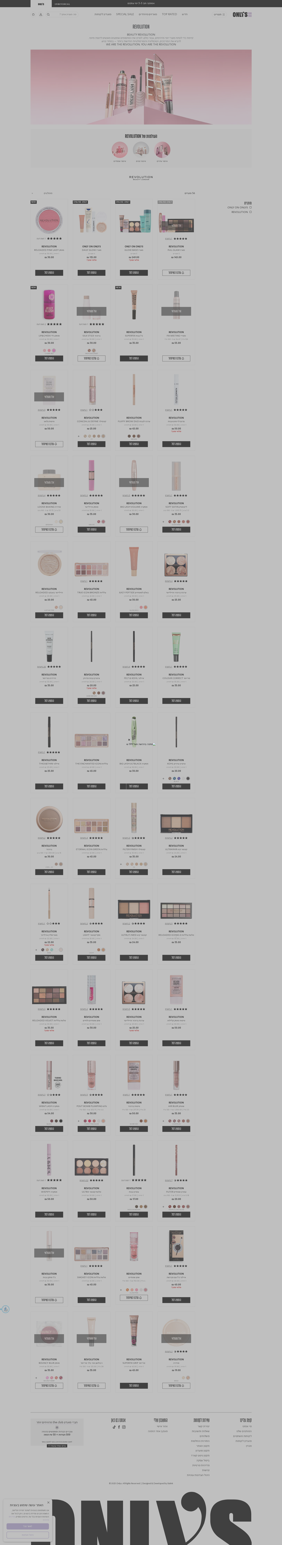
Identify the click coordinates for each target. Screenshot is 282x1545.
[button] (129, 740)
